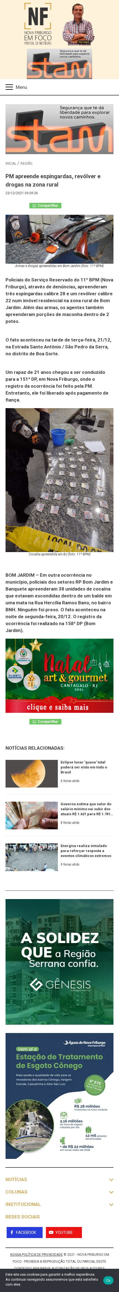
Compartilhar (47, 206)
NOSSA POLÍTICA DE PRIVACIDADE (36, 1255)
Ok (108, 1280)
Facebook (26, 1232)
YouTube (64, 1232)
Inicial (11, 163)
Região (26, 163)
